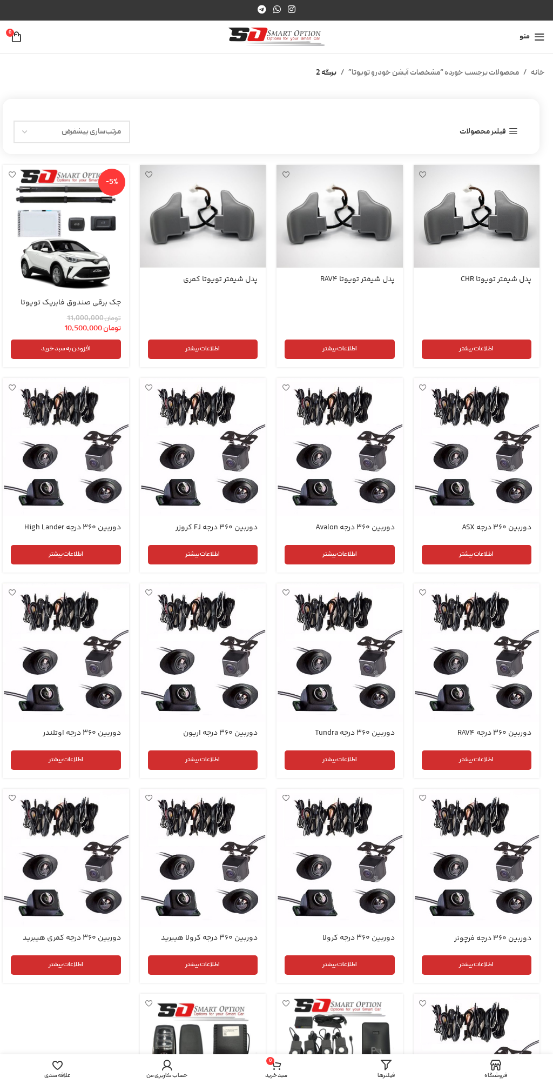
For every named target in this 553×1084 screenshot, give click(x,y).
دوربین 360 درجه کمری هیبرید (72, 938)
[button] (66, 349)
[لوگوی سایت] (276, 37)
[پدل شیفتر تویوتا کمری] (203, 216)
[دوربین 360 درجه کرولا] (339, 858)
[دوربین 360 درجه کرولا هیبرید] (203, 858)
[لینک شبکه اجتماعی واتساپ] (276, 10)
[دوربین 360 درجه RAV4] (477, 652)
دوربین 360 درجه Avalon (355, 528)
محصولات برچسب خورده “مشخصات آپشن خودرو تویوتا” (433, 73)
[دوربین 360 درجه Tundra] (339, 652)
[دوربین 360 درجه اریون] (203, 652)
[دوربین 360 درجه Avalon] (339, 447)
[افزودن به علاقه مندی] (423, 174)
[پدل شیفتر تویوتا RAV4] (339, 216)
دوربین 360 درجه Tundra (355, 733)
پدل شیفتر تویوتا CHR (496, 279)
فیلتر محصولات (483, 131)
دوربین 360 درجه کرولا (358, 938)
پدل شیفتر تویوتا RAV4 (357, 279)
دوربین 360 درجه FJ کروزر (217, 528)
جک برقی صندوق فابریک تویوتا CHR (71, 308)
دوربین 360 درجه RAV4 (494, 733)
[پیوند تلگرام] (261, 10)
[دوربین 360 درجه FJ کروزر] (203, 447)
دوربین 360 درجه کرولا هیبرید (209, 938)
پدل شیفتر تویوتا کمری (220, 279)
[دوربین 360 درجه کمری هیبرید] (66, 858)
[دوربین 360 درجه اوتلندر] (66, 652)
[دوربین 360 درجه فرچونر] (477, 858)
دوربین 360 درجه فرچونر (492, 939)
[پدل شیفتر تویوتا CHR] (477, 216)
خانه (538, 73)
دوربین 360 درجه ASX (496, 528)
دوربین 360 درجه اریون (220, 733)
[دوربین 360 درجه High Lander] (66, 447)
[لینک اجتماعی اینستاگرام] (292, 10)
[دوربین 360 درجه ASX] (477, 447)
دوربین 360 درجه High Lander (72, 528)
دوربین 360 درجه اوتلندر (82, 733)
